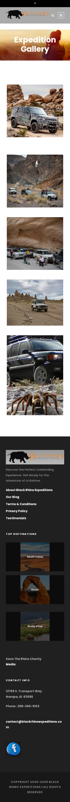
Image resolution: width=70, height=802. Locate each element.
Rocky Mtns (35, 626)
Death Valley (35, 557)
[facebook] (35, 3)
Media (11, 664)
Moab (35, 589)
